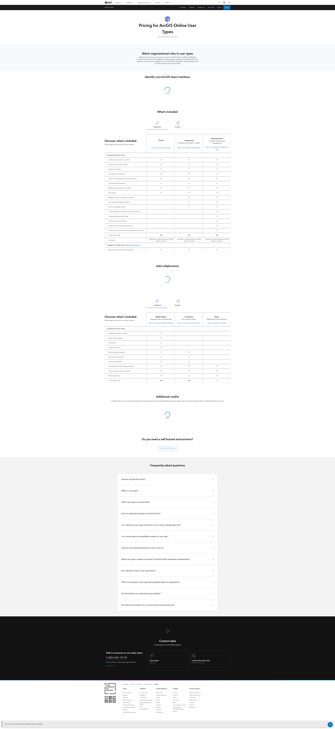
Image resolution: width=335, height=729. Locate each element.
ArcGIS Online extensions (132, 245)
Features (192, 7)
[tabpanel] (167, 193)
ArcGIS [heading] (125, 689)
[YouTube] (114, 701)
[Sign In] (229, 2)
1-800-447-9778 (116, 658)
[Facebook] (106, 697)
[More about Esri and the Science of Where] (110, 689)
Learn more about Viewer (217, 323)
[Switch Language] (224, 2)
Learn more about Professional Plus (217, 148)
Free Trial (211, 7)
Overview (183, 7)
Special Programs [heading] (194, 689)
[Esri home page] (108, 2)
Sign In (219, 7)
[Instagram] (110, 701)
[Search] (219, 2)
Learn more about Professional (189, 147)
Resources (201, 7)
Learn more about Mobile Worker (161, 323)
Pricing (227, 7)
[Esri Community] (106, 701)
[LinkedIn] (114, 697)
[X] (110, 697)
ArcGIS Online (109, 7)
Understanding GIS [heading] (161, 689)
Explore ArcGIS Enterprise (167, 448)
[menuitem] (130, 693)
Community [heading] (143, 689)
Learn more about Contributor (189, 323)
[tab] (157, 124)
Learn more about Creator (161, 147)
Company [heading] (175, 689)
